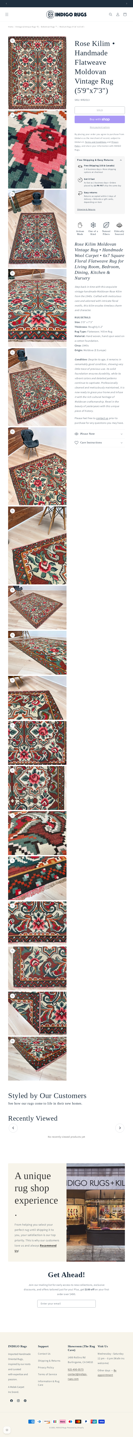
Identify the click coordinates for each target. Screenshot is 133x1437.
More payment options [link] (100, 127)
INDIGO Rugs (61, 1427)
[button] (6, 14)
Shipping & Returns (86, 209)
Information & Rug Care (48, 1383)
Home (10, 26)
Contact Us (44, 1353)
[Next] (119, 1128)
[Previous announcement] (6, 3)
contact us (102, 418)
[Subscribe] (92, 1304)
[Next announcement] (126, 3)
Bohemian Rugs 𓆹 (49, 26)
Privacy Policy (46, 1367)
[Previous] (13, 1128)
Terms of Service (47, 1374)
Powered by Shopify (75, 1427)
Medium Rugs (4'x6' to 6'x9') (72, 26)
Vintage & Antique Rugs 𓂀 (27, 26)
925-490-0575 (76, 1369)
